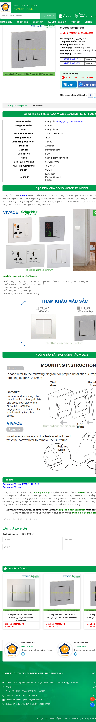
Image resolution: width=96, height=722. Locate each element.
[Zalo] (23, 654)
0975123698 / (72, 78)
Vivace (23, 195)
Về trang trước (9, 519)
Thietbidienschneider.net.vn (27, 696)
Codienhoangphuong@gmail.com (36, 650)
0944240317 (87, 78)
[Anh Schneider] (65, 650)
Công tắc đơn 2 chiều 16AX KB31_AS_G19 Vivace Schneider (50, 616)
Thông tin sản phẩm (16, 105)
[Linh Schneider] (12, 650)
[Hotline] (92, 699)
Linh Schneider (28, 643)
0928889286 (40, 691)
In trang (34, 519)
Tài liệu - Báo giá (57, 22)
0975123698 (27, 646)
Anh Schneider (81, 643)
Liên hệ (88, 22)
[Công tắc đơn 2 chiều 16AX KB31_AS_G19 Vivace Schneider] (49, 592)
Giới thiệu (22, 22)
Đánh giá (37, 105)
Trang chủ (6, 22)
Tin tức (75, 22)
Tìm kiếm (50, 16)
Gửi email (23, 519)
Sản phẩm (38, 22)
